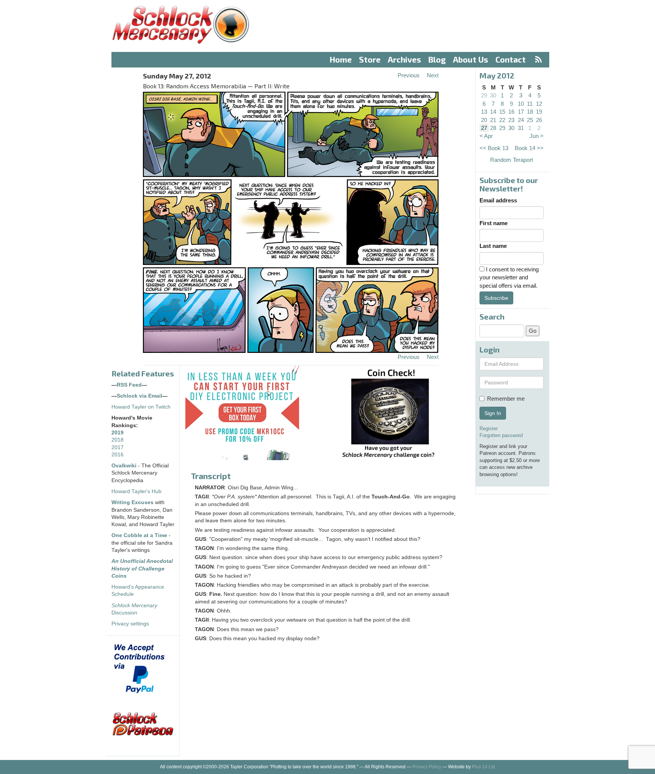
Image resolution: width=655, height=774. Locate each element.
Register (488, 428)
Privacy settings (130, 624)
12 (539, 103)
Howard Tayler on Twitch (141, 407)
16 (511, 111)
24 (521, 120)
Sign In (492, 413)
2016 (117, 455)
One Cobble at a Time (139, 535)
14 (493, 111)
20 (484, 120)
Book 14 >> (529, 148)
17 (521, 111)
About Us (470, 59)
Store (370, 59)
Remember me (506, 398)
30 (493, 95)
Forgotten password (501, 435)
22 (502, 120)
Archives (404, 59)
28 (493, 128)
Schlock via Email (139, 396)
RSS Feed (129, 385)
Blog (437, 59)
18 (530, 111)
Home (341, 59)
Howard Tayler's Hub (136, 491)
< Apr (486, 136)
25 (530, 120)
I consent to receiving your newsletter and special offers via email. (509, 277)
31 (521, 128)
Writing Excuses (132, 502)
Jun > (537, 136)
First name (493, 223)
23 (511, 120)
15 (502, 111)
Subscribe (496, 298)
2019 (117, 433)
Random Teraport (511, 160)
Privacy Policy (426, 766)
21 (493, 120)
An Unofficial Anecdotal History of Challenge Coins (142, 568)
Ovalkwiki (124, 465)
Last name (493, 246)
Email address (498, 200)
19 (539, 111)
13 (484, 111)
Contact (510, 59)
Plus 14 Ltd (483, 766)
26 (539, 120)
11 (530, 103)
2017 (117, 447)
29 (484, 95)
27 (484, 128)
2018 (117, 440)
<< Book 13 (493, 148)
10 (521, 103)
